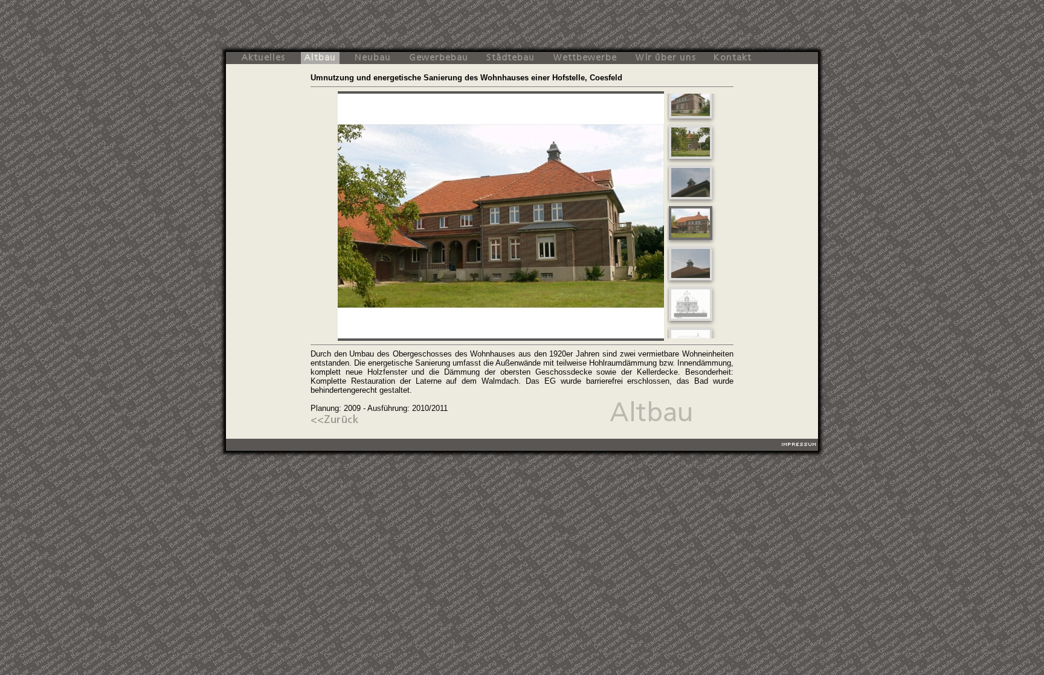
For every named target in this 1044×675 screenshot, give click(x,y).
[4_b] (690, 320)
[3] (690, 199)
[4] (690, 239)
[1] (690, 118)
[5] (690, 280)
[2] (690, 158)
